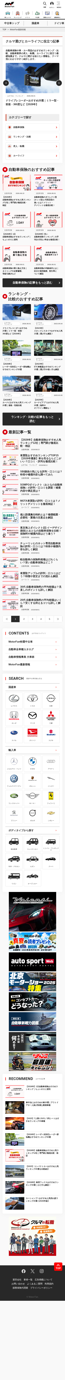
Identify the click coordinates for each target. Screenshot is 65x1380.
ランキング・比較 (22, 136)
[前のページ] (7, 619)
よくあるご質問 (34, 1283)
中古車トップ (11, 23)
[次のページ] (58, 619)
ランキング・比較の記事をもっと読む (32, 418)
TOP (4, 30)
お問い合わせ (18, 1283)
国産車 (35, 23)
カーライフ (18, 155)
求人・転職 (18, 146)
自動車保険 (18, 127)
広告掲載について (43, 1279)
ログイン (51, 7)
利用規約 (49, 1283)
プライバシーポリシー (41, 1288)
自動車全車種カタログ (21, 649)
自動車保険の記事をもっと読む (32, 282)
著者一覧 (28, 1279)
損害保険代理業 (20, 1288)
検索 (45, 7)
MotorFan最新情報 (19, 664)
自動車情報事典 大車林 (21, 657)
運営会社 (17, 1279)
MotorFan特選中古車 (21, 641)
